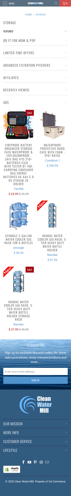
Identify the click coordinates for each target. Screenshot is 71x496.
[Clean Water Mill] (35, 3)
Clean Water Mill (24, 481)
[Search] (56, 3)
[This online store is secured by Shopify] (11, 472)
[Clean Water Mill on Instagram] (41, 462)
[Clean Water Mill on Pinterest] (35, 462)
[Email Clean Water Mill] (47, 462)
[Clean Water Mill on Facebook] (23, 462)
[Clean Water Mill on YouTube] (29, 462)
